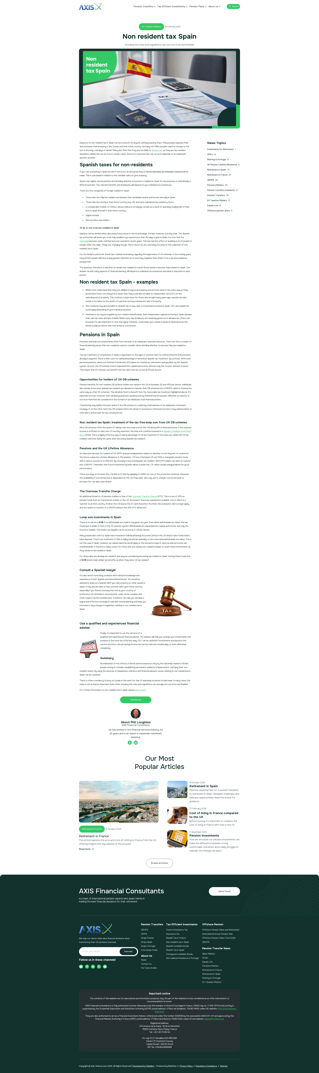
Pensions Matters (210, 966)
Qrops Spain (146, 942)
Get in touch (224, 891)
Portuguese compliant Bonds (179, 954)
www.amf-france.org (214, 1019)
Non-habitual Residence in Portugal (182, 958)
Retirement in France (92, 829)
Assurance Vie (172, 934)
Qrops (205, 957)
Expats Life (207, 962)
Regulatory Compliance (206, 1066)
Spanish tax (157, 150)
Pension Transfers (143, 6)
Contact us (136, 699)
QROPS (144, 930)
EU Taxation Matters (151, 26)
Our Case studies (149, 968)
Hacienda (84, 241)
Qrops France (147, 938)
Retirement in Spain (203, 786)
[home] (90, 6)
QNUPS (205, 942)
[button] (144, 6)
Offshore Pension (212, 924)
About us (213, 6)
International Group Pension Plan (217, 934)
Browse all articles (159, 863)
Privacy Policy (186, 1066)
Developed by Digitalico (143, 1066)
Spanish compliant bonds (177, 946)
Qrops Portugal (148, 946)
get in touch (140, 690)
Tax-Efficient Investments (171, 6)
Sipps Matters (208, 953)
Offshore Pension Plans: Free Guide (219, 938)
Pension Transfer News (216, 948)
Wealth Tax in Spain (175, 950)
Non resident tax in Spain (177, 942)
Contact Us (146, 964)
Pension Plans (196, 6)
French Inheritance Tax (177, 930)
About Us (146, 955)
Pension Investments (204, 835)
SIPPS (144, 934)
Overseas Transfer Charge (144, 496)
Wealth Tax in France (176, 938)
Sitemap (224, 1066)
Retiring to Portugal (211, 978)
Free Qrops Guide (149, 950)
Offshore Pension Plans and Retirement (220, 930)
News (143, 960)
